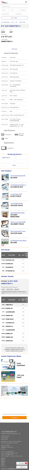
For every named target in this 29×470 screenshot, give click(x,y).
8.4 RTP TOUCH (15, 196)
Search (15, 17)
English (3, 460)
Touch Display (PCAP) (16, 203)
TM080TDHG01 (10, 319)
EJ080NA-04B (9, 315)
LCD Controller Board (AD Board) (17, 176)
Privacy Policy (4, 437)
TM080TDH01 (9, 340)
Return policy (4, 439)
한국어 (2, 464)
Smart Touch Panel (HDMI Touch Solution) (18, 222)
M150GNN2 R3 (9, 267)
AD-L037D (13, 177)
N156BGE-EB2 (9, 263)
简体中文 (3, 461)
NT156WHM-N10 (10, 270)
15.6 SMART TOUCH (17, 224)
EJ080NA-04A (9, 308)
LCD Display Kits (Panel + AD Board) (18, 185)
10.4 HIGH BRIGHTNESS (14, 216)
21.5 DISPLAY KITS (16, 187)
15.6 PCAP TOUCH (16, 205)
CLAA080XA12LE (10, 322)
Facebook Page (5, 436)
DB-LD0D (13, 242)
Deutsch (3, 466)
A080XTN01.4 (9, 304)
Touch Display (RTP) (16, 194)
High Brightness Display (17, 213)
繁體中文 (3, 458)
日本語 (2, 463)
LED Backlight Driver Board (18, 240)
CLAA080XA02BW (10, 312)
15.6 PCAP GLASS (16, 233)
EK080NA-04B (9, 337)
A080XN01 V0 (9, 326)
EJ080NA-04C (9, 333)
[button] (5, 10)
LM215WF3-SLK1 (10, 260)
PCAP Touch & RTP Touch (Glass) (17, 231)
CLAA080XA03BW (10, 330)
